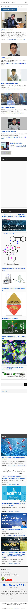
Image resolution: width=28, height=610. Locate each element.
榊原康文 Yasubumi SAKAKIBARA (9, 83)
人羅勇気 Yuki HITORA (6, 58)
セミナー (13, 535)
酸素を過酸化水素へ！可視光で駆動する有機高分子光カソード (13, 458)
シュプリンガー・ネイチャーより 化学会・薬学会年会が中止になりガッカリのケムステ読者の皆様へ (14, 215)
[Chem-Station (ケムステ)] (8, 2)
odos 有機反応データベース (15, 484)
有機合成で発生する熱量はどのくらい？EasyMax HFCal (13, 269)
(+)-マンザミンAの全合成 (8, 233)
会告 (16, 535)
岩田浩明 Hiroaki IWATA (7, 30)
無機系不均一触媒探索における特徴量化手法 (12, 529)
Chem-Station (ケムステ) (14, 585)
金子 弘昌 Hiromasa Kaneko (8, 107)
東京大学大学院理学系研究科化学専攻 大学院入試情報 (14, 337)
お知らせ (11, 603)
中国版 (14, 604)
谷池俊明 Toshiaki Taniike (16, 143)
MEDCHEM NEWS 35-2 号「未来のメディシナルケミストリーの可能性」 (13, 504)
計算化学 (19, 146)
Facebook (25, 603)
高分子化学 (23, 146)
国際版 (11, 604)
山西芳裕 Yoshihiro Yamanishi (8, 131)
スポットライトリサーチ (12, 465)
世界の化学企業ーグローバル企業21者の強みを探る (13, 289)
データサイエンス (10, 39)
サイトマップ (20, 603)
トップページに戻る (6, 152)
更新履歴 (15, 603)
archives (9, 535)
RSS (16, 599)
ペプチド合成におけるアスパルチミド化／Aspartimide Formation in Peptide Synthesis (13, 477)
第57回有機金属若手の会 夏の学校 (10, 318)
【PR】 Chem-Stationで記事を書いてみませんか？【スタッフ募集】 (13, 368)
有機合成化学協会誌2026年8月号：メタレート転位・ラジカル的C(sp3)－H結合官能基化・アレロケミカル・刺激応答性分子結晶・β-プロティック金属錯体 (13, 555)
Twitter (8, 604)
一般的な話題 (10, 511)
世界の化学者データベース (19, 39)
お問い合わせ (19, 604)
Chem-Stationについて (5, 603)
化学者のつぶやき (21, 465)
